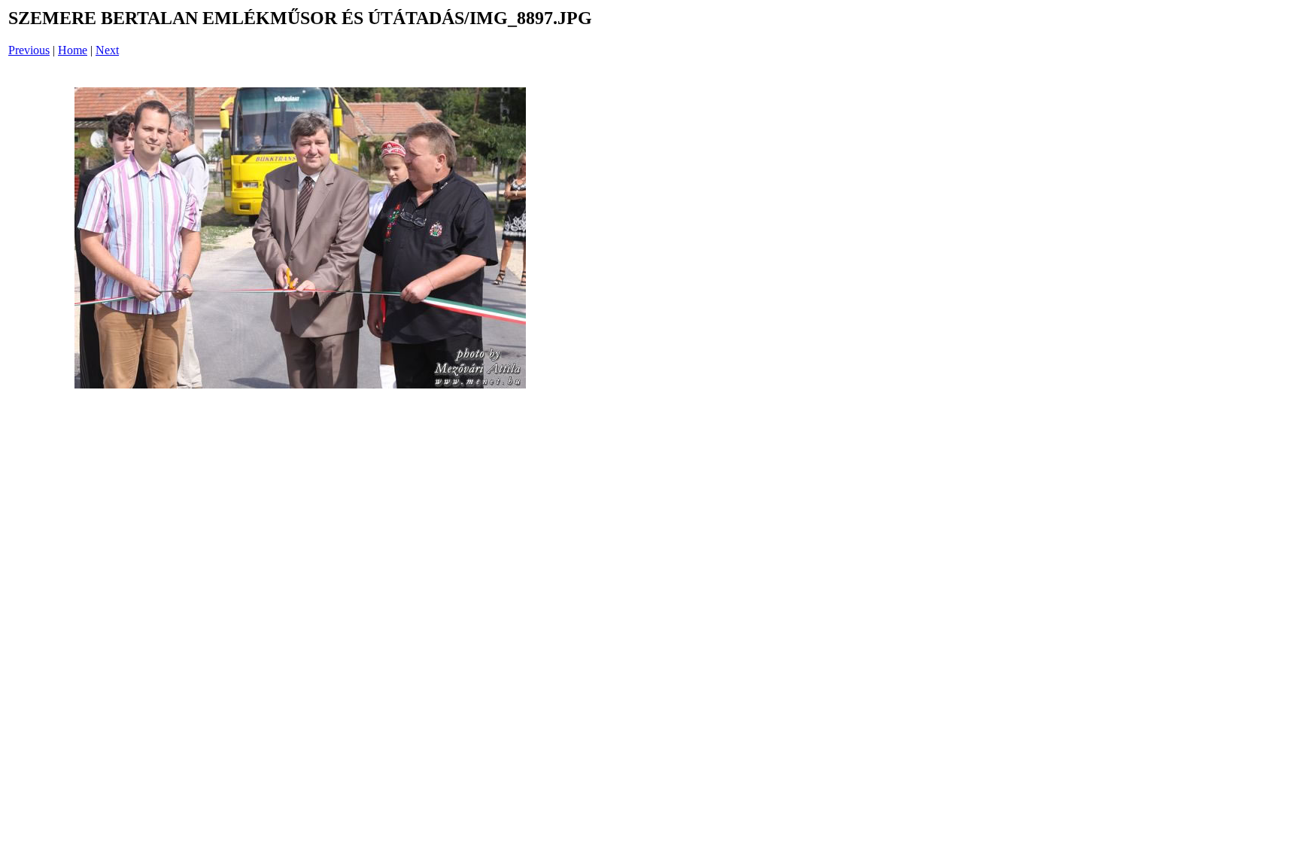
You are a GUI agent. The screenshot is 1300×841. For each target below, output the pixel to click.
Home (72, 50)
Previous (29, 50)
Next (107, 50)
